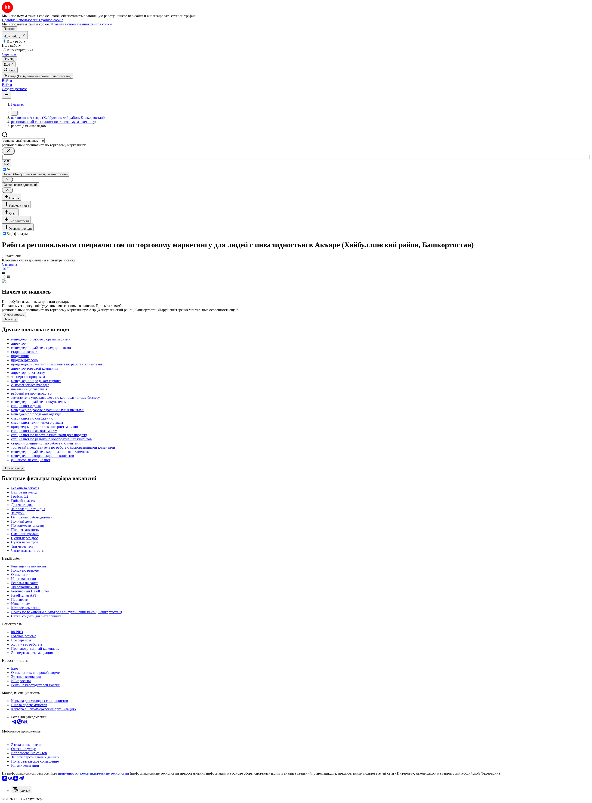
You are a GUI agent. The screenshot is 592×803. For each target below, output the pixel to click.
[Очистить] (8, 151)
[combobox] (23, 140)
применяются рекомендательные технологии (93, 773)
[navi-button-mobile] (6, 95)
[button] (7, 81)
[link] (10, 70)
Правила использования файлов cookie (81, 24)
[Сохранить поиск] (6, 163)
